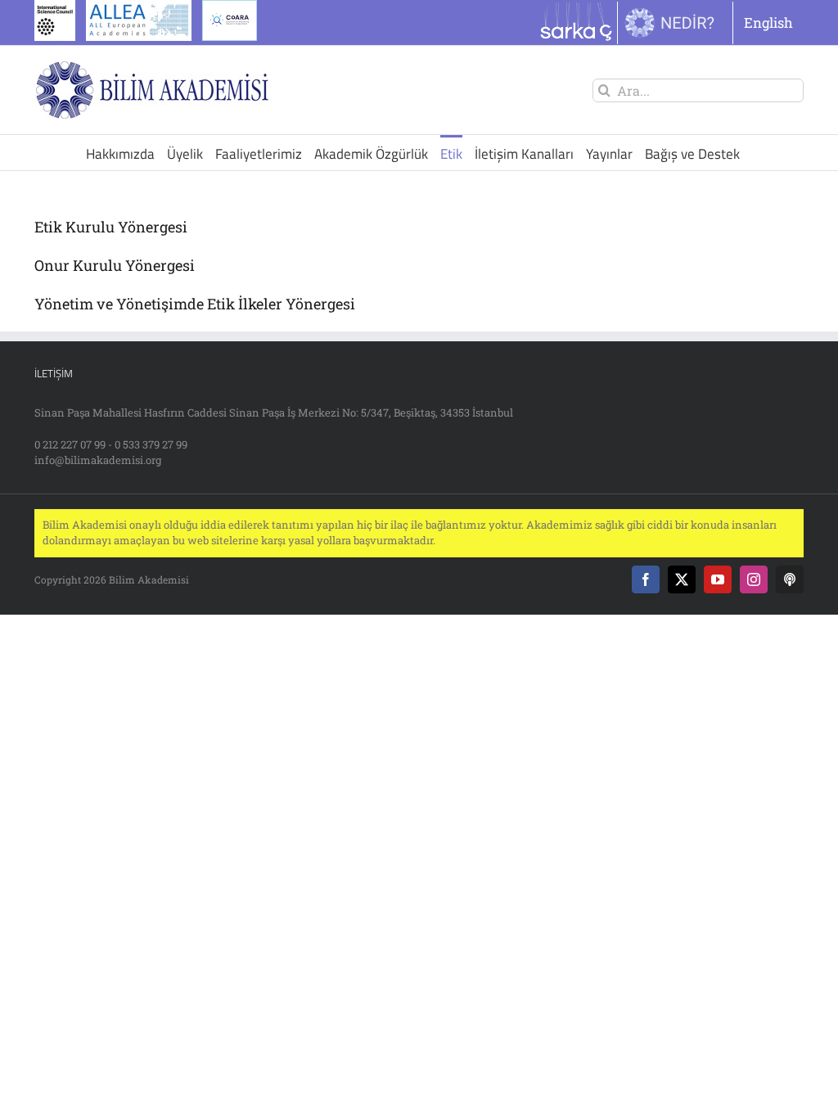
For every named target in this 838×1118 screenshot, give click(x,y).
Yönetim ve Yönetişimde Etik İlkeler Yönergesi (194, 303)
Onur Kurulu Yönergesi (114, 265)
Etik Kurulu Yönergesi (110, 227)
